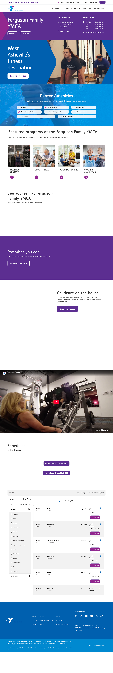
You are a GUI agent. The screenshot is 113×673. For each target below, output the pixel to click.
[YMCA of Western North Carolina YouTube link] (91, 616)
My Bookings (81, 493)
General (15, 536)
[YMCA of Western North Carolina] (16, 8)
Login (85, 2)
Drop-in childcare (67, 309)
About (76, 8)
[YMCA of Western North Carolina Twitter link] (97, 616)
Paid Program (17, 562)
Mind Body (16, 553)
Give (102, 2)
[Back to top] (108, 660)
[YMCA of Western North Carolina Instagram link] (81, 616)
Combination (16, 527)
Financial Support (46, 620)
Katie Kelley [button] (84, 556)
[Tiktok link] (101, 616)
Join (78, 2)
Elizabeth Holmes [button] (83, 540)
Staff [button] (82, 588)
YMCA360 (59, 620)
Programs (56, 8)
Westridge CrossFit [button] (53, 540)
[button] (58, 2)
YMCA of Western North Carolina (23, 2)
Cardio (15, 523)
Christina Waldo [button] (83, 509)
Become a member (18, 76)
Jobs (42, 624)
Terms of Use (101, 645)
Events (34, 624)
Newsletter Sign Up (62, 624)
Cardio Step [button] (50, 524)
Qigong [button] (49, 572)
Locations (86, 8)
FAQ (42, 617)
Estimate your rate (18, 263)
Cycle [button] (48, 508)
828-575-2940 (64, 31)
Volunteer (93, 2)
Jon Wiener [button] (84, 572)
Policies (58, 617)
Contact (35, 620)
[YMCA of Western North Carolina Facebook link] (76, 616)
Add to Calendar (91, 509)
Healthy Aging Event (18, 540)
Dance (15, 531)
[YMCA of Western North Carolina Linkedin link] (86, 616)
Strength (15, 571)
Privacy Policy (93, 645)
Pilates (15, 567)
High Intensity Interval (19, 545)
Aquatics (15, 514)
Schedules (67, 8)
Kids (14, 549)
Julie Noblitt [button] (84, 524)
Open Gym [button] (50, 588)
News (34, 617)
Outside (15, 558)
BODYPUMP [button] (50, 556)
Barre (14, 518)
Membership (98, 8)
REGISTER (95, 517)
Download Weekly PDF (96, 493)
